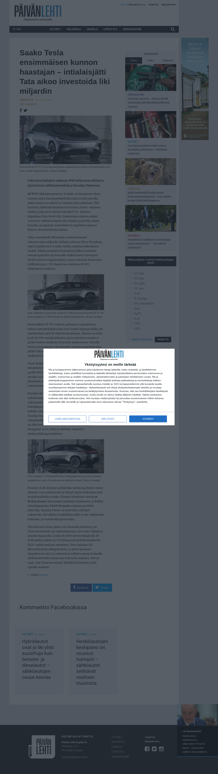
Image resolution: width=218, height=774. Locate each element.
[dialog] (109, 387)
